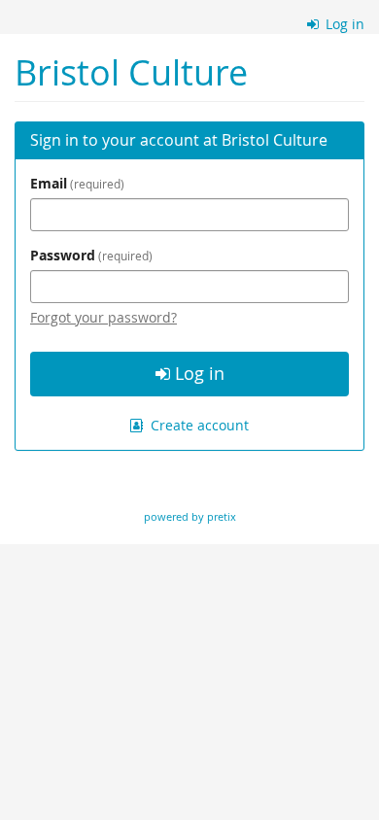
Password (89, 255)
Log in (343, 24)
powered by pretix (190, 516)
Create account (198, 425)
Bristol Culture (131, 72)
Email (75, 183)
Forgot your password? (103, 317)
